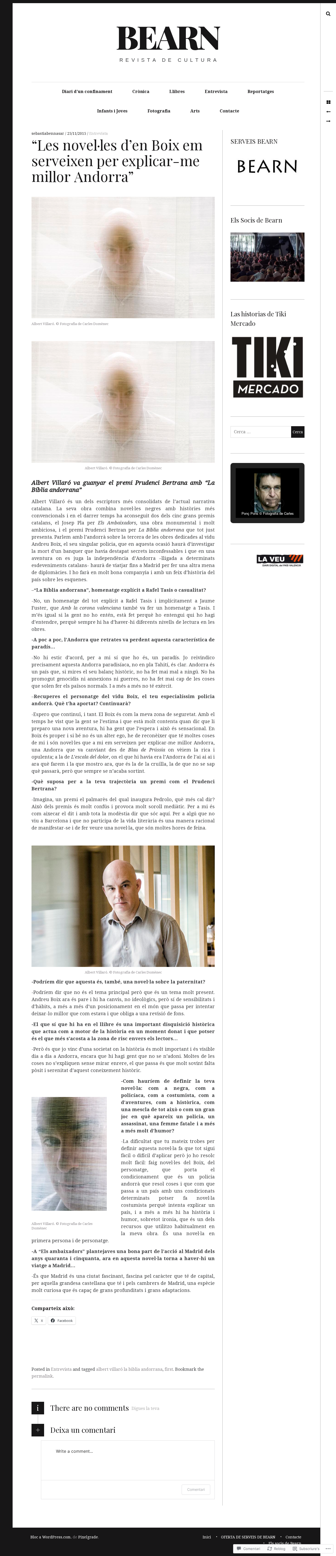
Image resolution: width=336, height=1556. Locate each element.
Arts (195, 111)
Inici (207, 1537)
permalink (42, 1376)
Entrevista (216, 91)
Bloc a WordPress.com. (51, 1537)
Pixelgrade (88, 1537)
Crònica (140, 91)
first (169, 1369)
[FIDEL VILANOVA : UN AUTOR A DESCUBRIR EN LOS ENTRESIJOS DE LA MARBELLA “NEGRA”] (328, 112)
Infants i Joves (112, 111)
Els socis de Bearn (285, 1543)
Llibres (177, 91)
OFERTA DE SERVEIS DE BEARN (248, 1537)
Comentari (196, 1489)
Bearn (167, 36)
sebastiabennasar (48, 133)
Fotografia (159, 111)
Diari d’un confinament (87, 91)
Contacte (229, 111)
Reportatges (261, 91)
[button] (255, 503)
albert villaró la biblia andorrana (129, 1369)
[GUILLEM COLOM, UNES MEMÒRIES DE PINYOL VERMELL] (328, 121)
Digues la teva (145, 1408)
